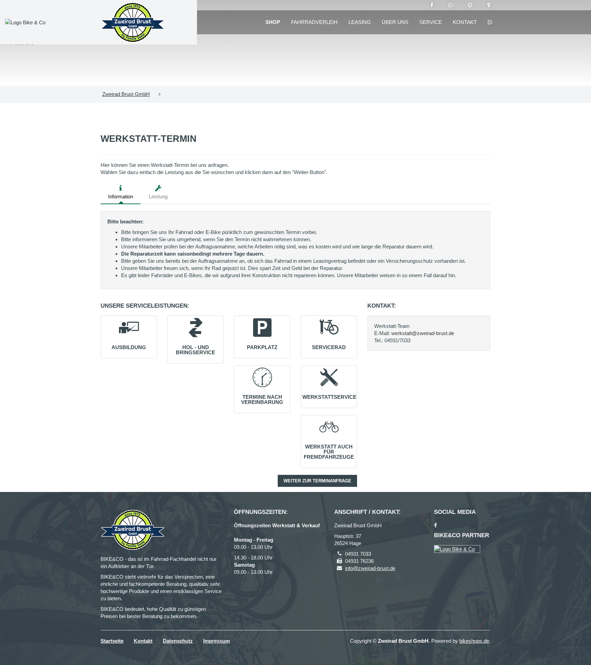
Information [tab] (120, 196)
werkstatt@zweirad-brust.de (422, 333)
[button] (128, 333)
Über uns (395, 22)
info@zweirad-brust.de (370, 568)
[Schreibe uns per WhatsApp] (450, 5)
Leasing (360, 22)
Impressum (216, 641)
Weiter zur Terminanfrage (317, 480)
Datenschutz (178, 641)
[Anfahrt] (488, 5)
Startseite (112, 641)
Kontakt (465, 22)
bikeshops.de (474, 641)
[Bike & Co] (457, 549)
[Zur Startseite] (133, 22)
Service (430, 22)
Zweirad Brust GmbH (126, 94)
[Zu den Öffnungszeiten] (470, 5)
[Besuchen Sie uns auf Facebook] (431, 5)
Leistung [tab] (158, 196)
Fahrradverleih (314, 22)
